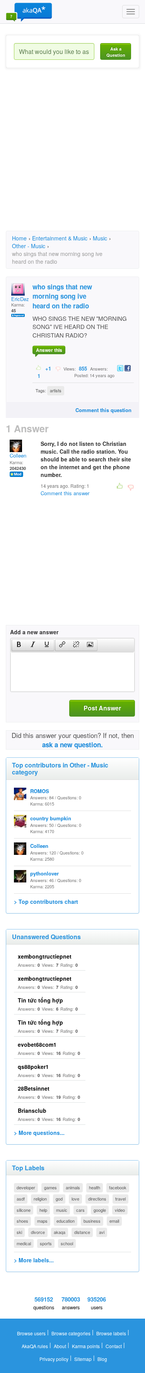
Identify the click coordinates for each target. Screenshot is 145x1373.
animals (73, 1187)
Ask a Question (115, 52)
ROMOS (39, 791)
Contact (114, 1346)
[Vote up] (39, 368)
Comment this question (103, 410)
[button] (19, 645)
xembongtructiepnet (45, 956)
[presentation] (19, 645)
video (120, 1210)
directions (97, 1199)
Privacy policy (53, 1359)
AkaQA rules (35, 1346)
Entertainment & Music (59, 238)
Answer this (49, 349)
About (60, 1346)
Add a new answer (34, 632)
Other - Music (28, 246)
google (100, 1210)
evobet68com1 (37, 1044)
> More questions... (39, 1132)
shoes (22, 1221)
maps (42, 1221)
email (114, 1221)
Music (100, 238)
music (61, 1210)
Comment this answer (65, 493)
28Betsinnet (33, 1088)
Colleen (18, 455)
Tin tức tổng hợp (40, 1000)
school (67, 1243)
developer (26, 1187)
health (94, 1187)
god (59, 1199)
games (50, 1187)
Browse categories (70, 1333)
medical (24, 1243)
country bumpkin (50, 818)
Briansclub (32, 1110)
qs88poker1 (33, 1066)
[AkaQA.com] (29, 11)
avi (101, 1232)
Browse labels (111, 1333)
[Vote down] (58, 368)
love (75, 1199)
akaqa (59, 1232)
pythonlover (44, 873)
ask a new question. (72, 744)
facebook (117, 1187)
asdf (21, 1199)
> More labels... (34, 1260)
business (92, 1221)
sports (46, 1243)
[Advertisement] (72, 156)
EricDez (20, 299)
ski (19, 1232)
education (65, 1221)
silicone (24, 1210)
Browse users (31, 1333)
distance (82, 1232)
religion (40, 1199)
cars (80, 1210)
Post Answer (102, 707)
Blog (102, 1359)
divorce (38, 1232)
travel (120, 1199)
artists (55, 390)
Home (19, 238)
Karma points (86, 1346)
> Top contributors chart (46, 901)
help (43, 1210)
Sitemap (83, 1359)
